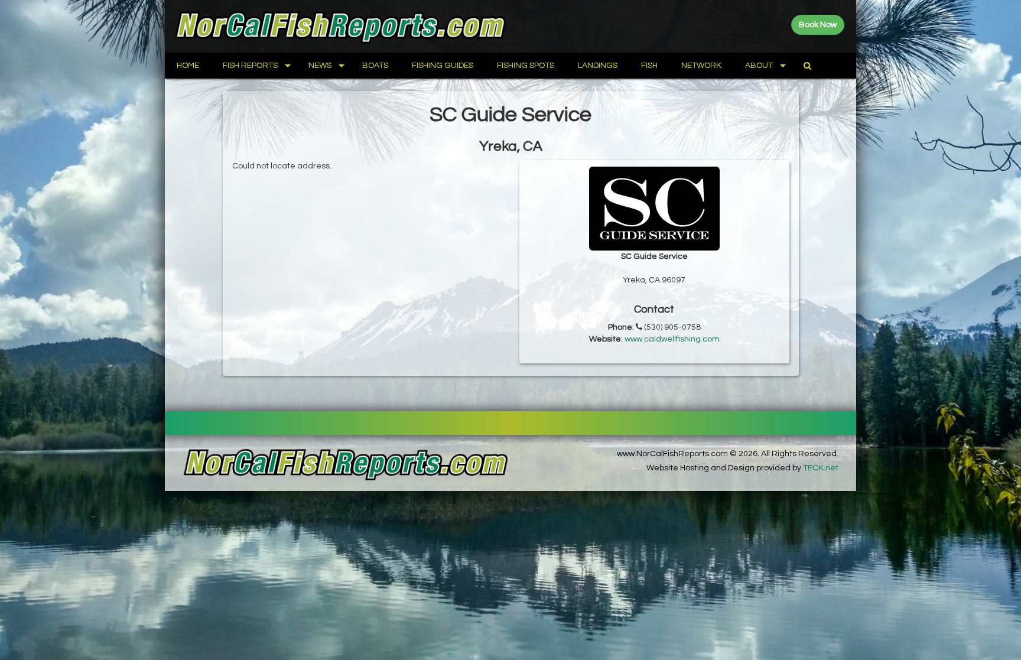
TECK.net (820, 468)
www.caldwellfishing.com (672, 339)
